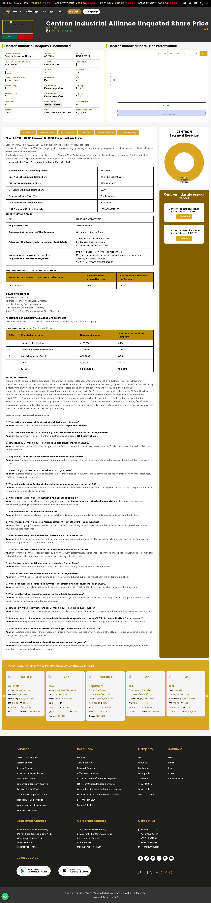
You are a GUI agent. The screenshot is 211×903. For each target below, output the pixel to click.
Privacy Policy (145, 773)
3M (171, 53)
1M (164, 53)
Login (76, 11)
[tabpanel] (44, 696)
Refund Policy (145, 789)
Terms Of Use (145, 784)
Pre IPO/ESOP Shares (27, 757)
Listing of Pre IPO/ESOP (28, 789)
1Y (184, 53)
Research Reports (86, 768)
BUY (9, 36)
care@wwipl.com (150, 846)
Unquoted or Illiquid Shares (30, 773)
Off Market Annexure (87, 773)
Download (184, 216)
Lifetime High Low (86, 799)
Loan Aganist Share (26, 778)
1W (158, 53)
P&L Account (67, 132)
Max (204, 53)
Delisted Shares (24, 762)
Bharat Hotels (130, 3)
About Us (142, 762)
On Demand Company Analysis (32, 784)
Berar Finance (86, 3)
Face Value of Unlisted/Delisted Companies (99, 789)
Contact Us (143, 768)
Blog (61, 11)
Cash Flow (86, 132)
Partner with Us (175, 778)
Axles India (45, 3)
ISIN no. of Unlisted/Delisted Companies (97, 784)
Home (17, 11)
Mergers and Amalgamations (31, 805)
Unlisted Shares (24, 768)
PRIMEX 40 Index (146, 794)
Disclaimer (143, 778)
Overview (28, 132)
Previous (2, 696)
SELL (26, 36)
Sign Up (92, 11)
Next (208, 696)
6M (178, 53)
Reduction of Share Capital (30, 799)
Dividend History (128, 132)
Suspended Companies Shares (32, 794)
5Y (197, 53)
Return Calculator (86, 805)
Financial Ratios (105, 132)
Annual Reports (84, 762)
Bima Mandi (172, 3)
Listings (48, 11)
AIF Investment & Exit (27, 810)
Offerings (32, 11)
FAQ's (141, 757)
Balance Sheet (47, 132)
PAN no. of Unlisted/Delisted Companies (97, 778)
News (171, 757)
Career (171, 773)
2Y (190, 53)
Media (171, 762)
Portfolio (81, 757)
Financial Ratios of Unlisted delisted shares (98, 794)
